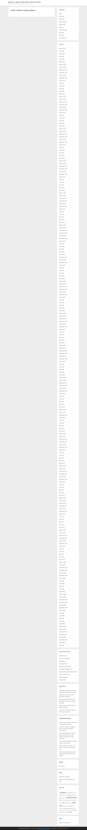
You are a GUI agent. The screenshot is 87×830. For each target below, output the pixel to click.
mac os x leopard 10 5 (64, 674)
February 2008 (62, 626)
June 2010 (61, 551)
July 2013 (61, 452)
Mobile (71, 806)
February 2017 (62, 345)
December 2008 (63, 599)
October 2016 (62, 356)
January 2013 (62, 468)
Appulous (61, 27)
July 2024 (61, 115)
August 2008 (62, 610)
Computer (63, 795)
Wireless (66, 812)
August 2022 (62, 176)
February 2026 (62, 64)
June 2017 (61, 334)
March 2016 (62, 375)
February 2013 (62, 465)
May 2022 (61, 185)
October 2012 (62, 476)
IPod (68, 800)
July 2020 (61, 243)
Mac (63, 802)
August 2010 (62, 546)
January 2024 (62, 131)
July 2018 (61, 300)
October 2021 (62, 203)
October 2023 (62, 139)
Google (60, 797)
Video (75, 810)
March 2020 (62, 254)
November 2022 (63, 168)
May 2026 (61, 56)
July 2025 (61, 83)
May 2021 (61, 217)
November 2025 (63, 72)
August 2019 (62, 265)
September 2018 (63, 294)
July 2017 (61, 332)
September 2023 (63, 142)
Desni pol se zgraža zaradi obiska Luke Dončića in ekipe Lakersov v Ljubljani (67, 753)
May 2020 (61, 249)
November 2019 (63, 257)
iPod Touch (71, 800)
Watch (60, 812)
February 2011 (62, 530)
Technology (67, 810)
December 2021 (63, 198)
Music (60, 808)
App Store (71, 792)
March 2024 (62, 126)
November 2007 (63, 634)
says (75, 808)
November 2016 (63, 353)
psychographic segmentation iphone (68, 671)
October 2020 (62, 235)
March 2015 (62, 407)
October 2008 (62, 605)
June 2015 (61, 399)
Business (74, 792)
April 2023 (61, 155)
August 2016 (62, 361)
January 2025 (62, 99)
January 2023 (62, 163)
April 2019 (61, 276)
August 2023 (62, 144)
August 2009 (62, 578)
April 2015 (61, 404)
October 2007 (62, 637)
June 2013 (61, 455)
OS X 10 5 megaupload (64, 658)
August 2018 (62, 297)
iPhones (65, 800)
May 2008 (61, 618)
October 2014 (62, 412)
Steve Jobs (61, 810)
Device (66, 795)
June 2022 (61, 182)
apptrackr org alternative (65, 666)
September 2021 (63, 206)
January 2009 (62, 597)
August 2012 (62, 482)
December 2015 (63, 383)
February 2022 (62, 193)
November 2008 (63, 602)
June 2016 (61, 367)
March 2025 (62, 94)
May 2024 (61, 120)
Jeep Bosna (62, 766)
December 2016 (63, 350)
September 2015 (63, 391)
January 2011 (62, 532)
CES (60, 795)
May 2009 (61, 586)
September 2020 (63, 238)
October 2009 (62, 573)
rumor (73, 808)
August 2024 (62, 112)
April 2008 (61, 621)
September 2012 (63, 479)
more (74, 806)
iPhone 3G (61, 800)
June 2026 (61, 53)
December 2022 (63, 166)
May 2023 (61, 152)
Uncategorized (62, 38)
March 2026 (62, 61)
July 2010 (61, 548)
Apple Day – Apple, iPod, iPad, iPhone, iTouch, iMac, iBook (24, 2)
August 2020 (62, 241)
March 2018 (62, 310)
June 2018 (61, 302)
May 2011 (61, 522)
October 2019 (62, 259)
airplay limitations (63, 677)
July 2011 (61, 516)
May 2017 (61, 337)
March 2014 (62, 431)
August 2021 (62, 209)
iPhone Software (63, 29)
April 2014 (61, 428)
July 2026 (61, 51)
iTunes (75, 800)
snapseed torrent (63, 663)
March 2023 (62, 158)
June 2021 (61, 214)
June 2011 (61, 519)
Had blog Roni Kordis (65, 718)
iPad (68, 797)
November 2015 (63, 385)
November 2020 (63, 233)
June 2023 (61, 150)
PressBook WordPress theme (62, 828)
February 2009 (62, 594)
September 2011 (63, 511)
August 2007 (62, 642)
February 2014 (62, 433)
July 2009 (61, 581)
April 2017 (61, 340)
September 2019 (63, 262)
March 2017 (62, 342)
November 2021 (63, 201)
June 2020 (61, 246)
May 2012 (61, 490)
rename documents (67, 808)
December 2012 (63, 471)
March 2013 (62, 463)
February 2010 (62, 562)
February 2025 (62, 96)
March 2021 (62, 222)
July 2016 (61, 364)
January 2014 (62, 436)
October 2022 (62, 171)
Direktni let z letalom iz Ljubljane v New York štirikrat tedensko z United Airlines (67, 728)
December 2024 (63, 102)
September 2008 (63, 607)
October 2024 (62, 107)
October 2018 (62, 292)
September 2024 (63, 110)
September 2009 (63, 575)
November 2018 (63, 289)
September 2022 (63, 174)
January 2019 (62, 284)
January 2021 (62, 227)
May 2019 (61, 273)
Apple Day (61, 16)
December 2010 (63, 535)
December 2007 (63, 631)
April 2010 (61, 556)
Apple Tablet (62, 24)
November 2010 (63, 538)
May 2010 (61, 554)
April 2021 (61, 219)
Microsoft (67, 806)
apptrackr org (62, 661)
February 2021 (62, 225)
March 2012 (62, 495)
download (72, 795)
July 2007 (61, 645)
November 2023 (63, 136)
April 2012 (61, 492)
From (75, 795)
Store (64, 810)
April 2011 (61, 524)
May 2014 (61, 425)
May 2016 (61, 369)
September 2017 (63, 326)
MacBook (67, 802)
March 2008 (62, 623)
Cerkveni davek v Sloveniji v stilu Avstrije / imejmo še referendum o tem (67, 747)
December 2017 (63, 318)
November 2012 (63, 474)
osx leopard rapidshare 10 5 (66, 669)
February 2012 (62, 498)
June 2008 (61, 615)
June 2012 (61, 487)
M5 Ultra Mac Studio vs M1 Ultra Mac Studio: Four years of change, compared (67, 701)
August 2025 (62, 80)
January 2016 (62, 380)
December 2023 (63, 134)
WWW (70, 812)
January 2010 (62, 564)
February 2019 (62, 281)
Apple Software (63, 21)
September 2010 (63, 543)
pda (62, 808)
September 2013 (63, 447)
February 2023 (62, 160)
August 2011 (62, 514)
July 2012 (61, 484)
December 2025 (63, 69)
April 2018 (61, 308)
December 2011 (63, 503)
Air (59, 792)
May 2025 (61, 88)
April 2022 (61, 187)
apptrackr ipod (62, 655)
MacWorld (61, 35)
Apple (60, 13)
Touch (72, 810)
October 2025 (62, 75)
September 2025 (63, 77)
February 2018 (62, 313)
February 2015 (62, 409)
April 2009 (61, 589)
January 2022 (62, 195)
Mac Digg (61, 32)
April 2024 (61, 123)
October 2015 (62, 388)
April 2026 (61, 59)
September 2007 (63, 639)
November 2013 (63, 441)
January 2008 (62, 629)
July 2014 (61, 420)
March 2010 (62, 559)
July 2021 (61, 211)
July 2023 (61, 147)
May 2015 (61, 401)
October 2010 (62, 540)
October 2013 (62, 444)
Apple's (67, 792)
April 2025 (61, 91)
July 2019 (61, 267)
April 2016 (61, 372)
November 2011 (63, 506)
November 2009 (63, 570)
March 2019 (62, 278)
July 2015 (61, 396)
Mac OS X (64, 806)
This (70, 810)
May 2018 (61, 305)
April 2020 (61, 251)
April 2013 (61, 460)
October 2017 (62, 324)
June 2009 (61, 583)
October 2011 (62, 508)
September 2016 (63, 358)
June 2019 (61, 270)
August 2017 (62, 329)
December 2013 (63, 439)
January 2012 (62, 500)
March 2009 (62, 591)
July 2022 (61, 179)
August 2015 (62, 393)
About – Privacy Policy (64, 822)
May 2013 (61, 457)
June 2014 (61, 423)
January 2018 (62, 316)
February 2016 (62, 377)
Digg (69, 795)
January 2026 (62, 67)
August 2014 (62, 417)
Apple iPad (61, 19)
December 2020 (63, 230)
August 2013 (62, 449)
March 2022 (62, 190)
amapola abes (62, 679)
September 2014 (63, 415)
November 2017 (63, 321)
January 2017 (62, 348)
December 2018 (63, 286)
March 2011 (62, 527)
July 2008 (61, 613)
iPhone (74, 797)
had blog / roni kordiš (64, 776)
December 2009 (63, 567)
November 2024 (63, 104)
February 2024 (62, 128)
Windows (63, 812)
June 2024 (61, 118)
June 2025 (61, 86)
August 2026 (62, 48)
